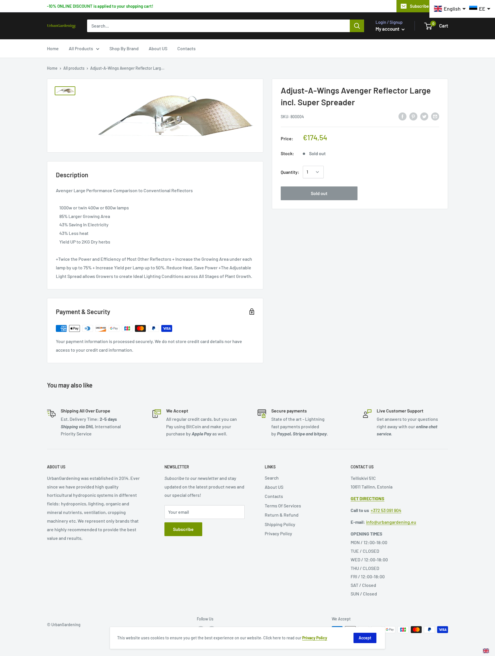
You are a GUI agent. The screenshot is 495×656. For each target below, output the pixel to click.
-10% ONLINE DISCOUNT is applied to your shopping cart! (100, 6)
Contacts (186, 48)
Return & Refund (281, 514)
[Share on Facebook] (402, 116)
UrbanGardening (65, 624)
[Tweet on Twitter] (424, 116)
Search (272, 477)
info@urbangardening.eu (391, 522)
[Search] (357, 26)
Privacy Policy (278, 533)
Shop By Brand (124, 48)
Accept (365, 637)
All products (74, 68)
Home (53, 48)
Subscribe (183, 529)
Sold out (319, 193)
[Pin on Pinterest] (413, 116)
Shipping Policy (280, 524)
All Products (81, 48)
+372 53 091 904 (386, 510)
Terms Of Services (283, 505)
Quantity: (290, 172)
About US (158, 48)
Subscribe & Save (426, 6)
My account (388, 29)
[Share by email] (435, 116)
